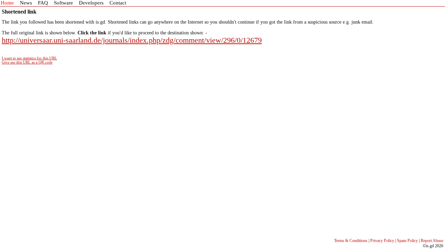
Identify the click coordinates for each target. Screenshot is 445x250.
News (26, 3)
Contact (118, 3)
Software (63, 3)
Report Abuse (432, 240)
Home (7, 3)
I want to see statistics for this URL (29, 58)
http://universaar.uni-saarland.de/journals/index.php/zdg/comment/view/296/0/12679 (132, 40)
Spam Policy (407, 240)
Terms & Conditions (350, 240)
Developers (91, 3)
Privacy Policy (382, 240)
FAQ (43, 3)
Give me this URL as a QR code (27, 62)
